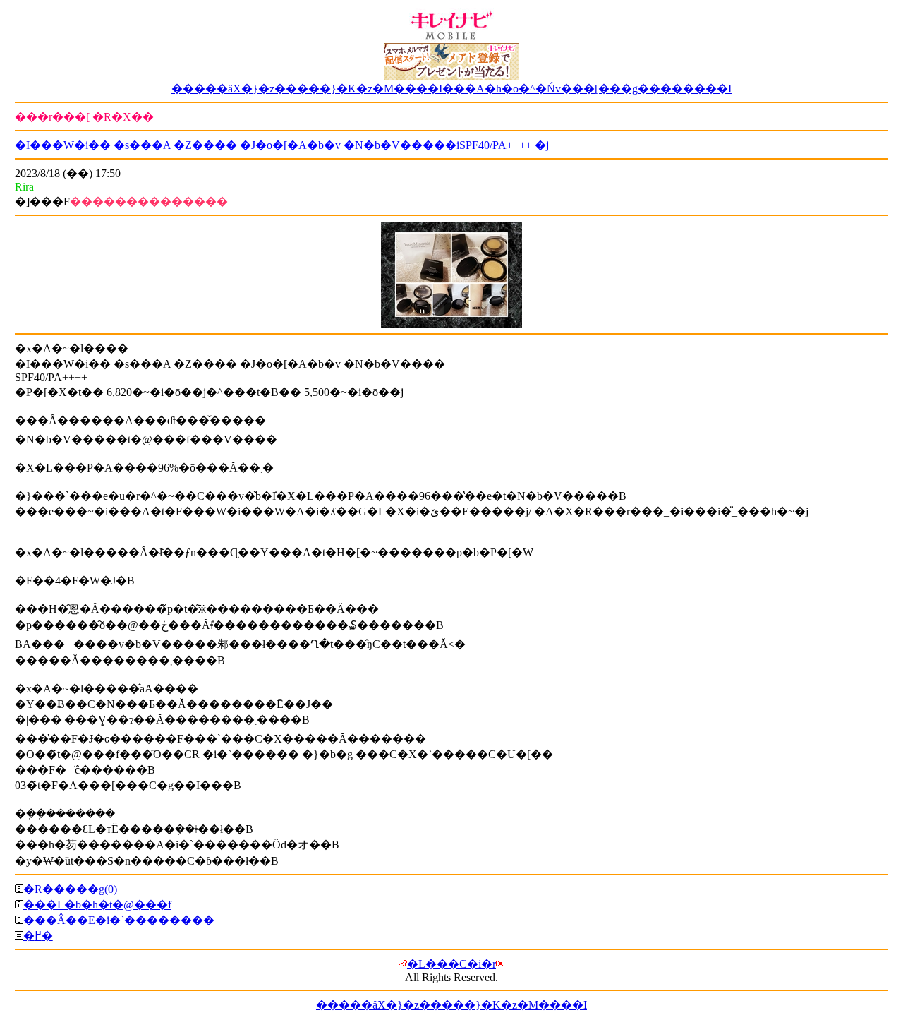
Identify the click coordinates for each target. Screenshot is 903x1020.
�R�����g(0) (70, 889)
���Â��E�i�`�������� (118, 920)
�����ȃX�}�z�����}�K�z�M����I (451, 1005)
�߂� (38, 936)
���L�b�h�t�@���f (97, 905)
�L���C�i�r (451, 964)
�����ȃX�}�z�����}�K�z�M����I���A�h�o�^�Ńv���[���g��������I (451, 89)
